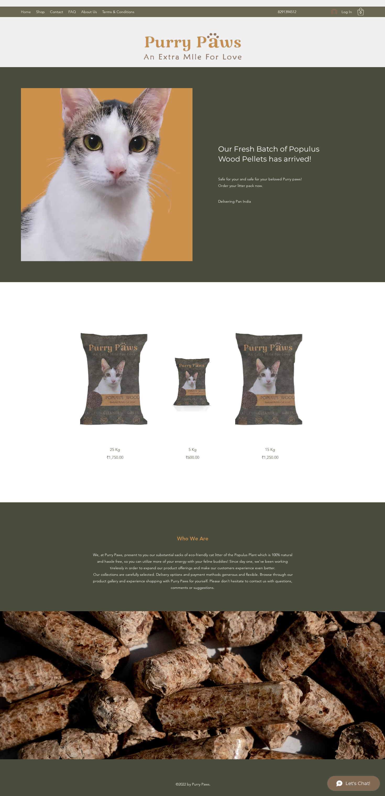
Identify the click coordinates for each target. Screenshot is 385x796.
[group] (192, 389)
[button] (361, 11)
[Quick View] (115, 380)
